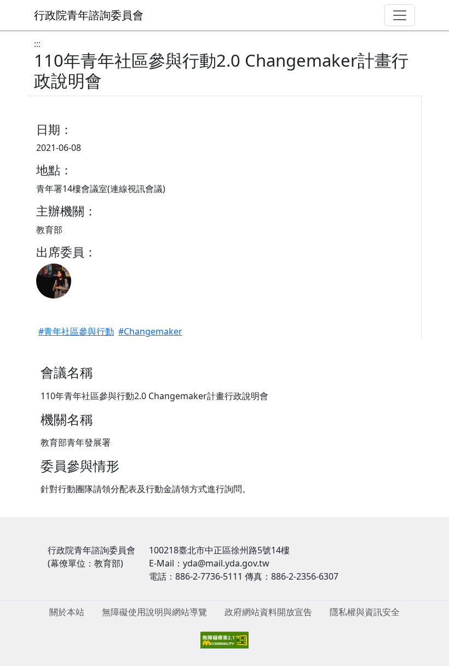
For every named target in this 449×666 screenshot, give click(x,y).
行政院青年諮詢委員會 (88, 15)
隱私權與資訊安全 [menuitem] (365, 612)
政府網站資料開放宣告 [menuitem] (268, 612)
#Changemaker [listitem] (150, 331)
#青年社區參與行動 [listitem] (76, 331)
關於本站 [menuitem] (66, 612)
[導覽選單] (399, 15)
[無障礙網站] (224, 639)
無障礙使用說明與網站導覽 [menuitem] (154, 612)
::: (37, 44)
